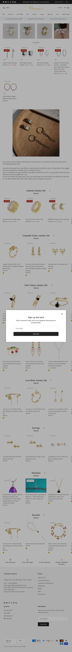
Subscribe (36, 334)
